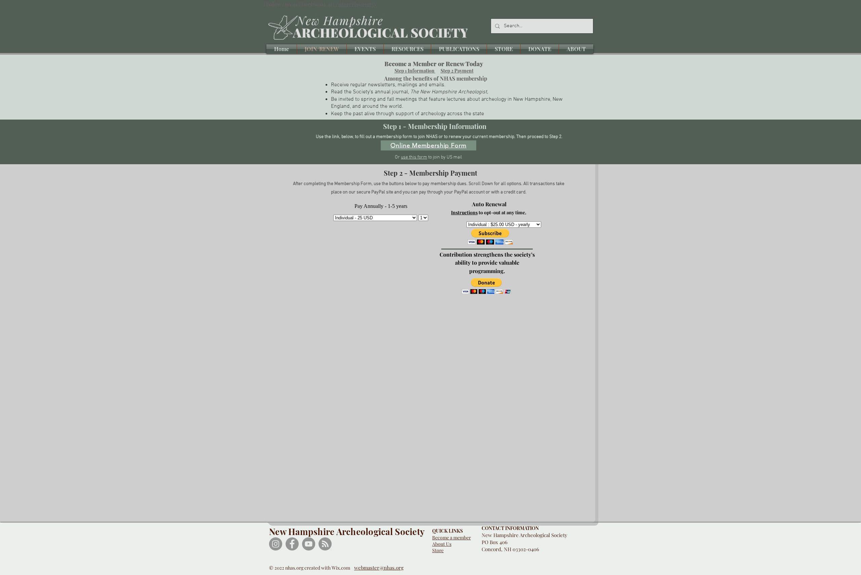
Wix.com (343, 568)
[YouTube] (308, 543)
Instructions (464, 212)
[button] (365, 49)
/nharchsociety (354, 4)
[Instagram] (275, 543)
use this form (414, 157)
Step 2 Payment (457, 71)
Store (438, 550)
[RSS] (325, 543)
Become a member (451, 537)
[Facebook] (292, 543)
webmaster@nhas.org (379, 567)
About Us (441, 544)
